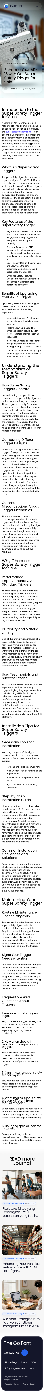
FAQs (33, 1362)
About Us (8, 1384)
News (24, 1362)
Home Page (11, 1362)
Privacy (17, 1384)
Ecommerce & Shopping (16, 64)
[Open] (37, 6)
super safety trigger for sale (19, 132)
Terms (25, 1384)
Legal (32, 1384)
